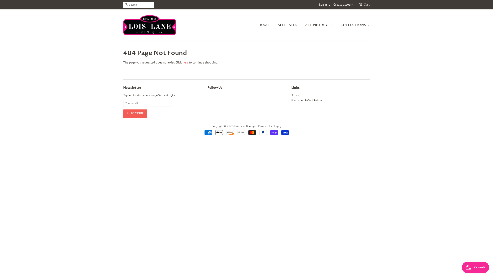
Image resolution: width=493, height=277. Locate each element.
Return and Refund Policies (307, 100)
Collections (353, 25)
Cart (367, 5)
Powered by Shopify (270, 126)
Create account (343, 5)
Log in (323, 5)
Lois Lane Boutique (245, 126)
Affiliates (288, 25)
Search (295, 95)
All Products (319, 25)
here (185, 62)
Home (264, 25)
